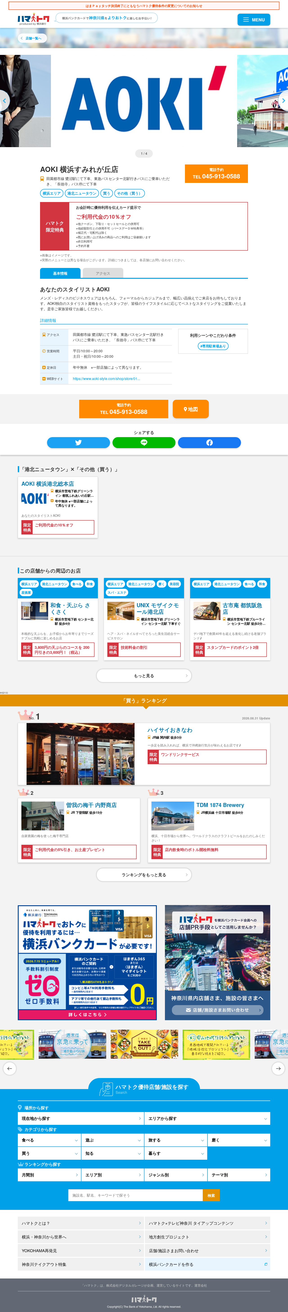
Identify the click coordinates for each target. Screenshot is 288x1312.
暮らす (154, 1153)
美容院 (174, 584)
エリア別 (94, 1175)
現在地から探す (36, 1118)
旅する (154, 1140)
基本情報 (60, 273)
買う (106, 193)
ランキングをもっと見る (144, 875)
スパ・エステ (117, 592)
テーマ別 (220, 1175)
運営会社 (200, 1285)
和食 (90, 584)
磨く (161, 584)
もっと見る (144, 675)
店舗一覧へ (33, 38)
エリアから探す (162, 1118)
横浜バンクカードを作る (171, 1264)
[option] (144, 101)
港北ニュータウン (82, 193)
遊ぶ (90, 1140)
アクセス (103, 273)
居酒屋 (26, 592)
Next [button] (282, 101)
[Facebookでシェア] (209, 442)
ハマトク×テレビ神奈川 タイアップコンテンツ (191, 1223)
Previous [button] (5, 101)
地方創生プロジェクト (169, 1237)
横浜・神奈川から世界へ (44, 1237)
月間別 (28, 1175)
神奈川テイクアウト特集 (44, 1264)
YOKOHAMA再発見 (39, 1250)
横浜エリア (52, 193)
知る (90, 1153)
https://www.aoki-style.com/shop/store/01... (106, 378)
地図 (193, 409)
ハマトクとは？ (36, 1223)
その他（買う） (129, 193)
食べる (77, 584)
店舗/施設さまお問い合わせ (174, 1250)
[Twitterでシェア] (78, 442)
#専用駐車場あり (213, 346)
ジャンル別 (158, 1175)
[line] (144, 442)
